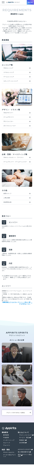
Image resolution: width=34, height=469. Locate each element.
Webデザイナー (8, 113)
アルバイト (6, 445)
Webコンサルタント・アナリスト (14, 157)
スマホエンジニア (9, 72)
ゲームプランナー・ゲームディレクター (15, 162)
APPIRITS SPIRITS (24, 449)
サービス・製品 (24, 437)
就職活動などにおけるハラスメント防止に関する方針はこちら (16, 303)
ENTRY (30, 2)
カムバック (6, 442)
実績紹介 (22, 440)
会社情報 (22, 442)
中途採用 (6, 437)
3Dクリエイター (8, 121)
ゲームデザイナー (9, 117)
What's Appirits (8, 452)
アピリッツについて (25, 435)
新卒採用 (6, 435)
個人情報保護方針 (23, 452)
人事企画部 (7, 198)
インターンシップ (8, 440)
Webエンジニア (8, 68)
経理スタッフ (7, 193)
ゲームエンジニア (9, 76)
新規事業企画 (7, 202)
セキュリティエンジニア (11, 81)
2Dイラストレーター (10, 125)
